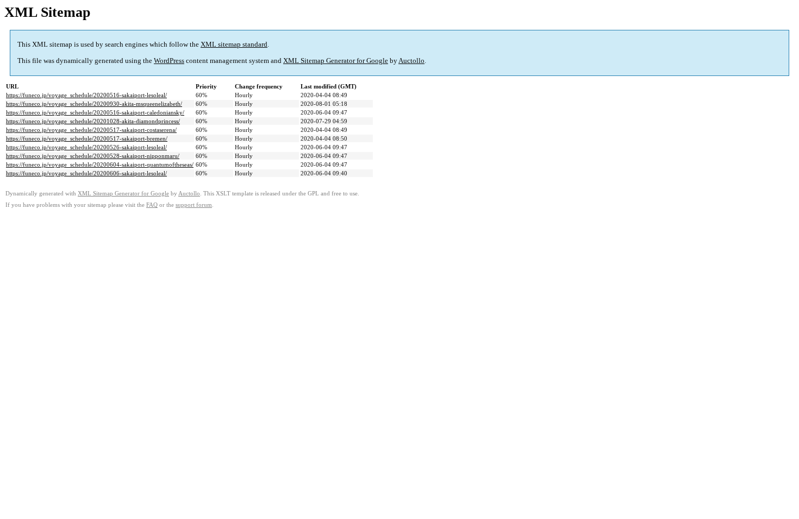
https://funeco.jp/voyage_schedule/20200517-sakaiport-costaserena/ (91, 129)
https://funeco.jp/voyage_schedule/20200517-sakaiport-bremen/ (86, 138)
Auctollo (411, 60)
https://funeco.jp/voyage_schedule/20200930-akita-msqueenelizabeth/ (94, 103)
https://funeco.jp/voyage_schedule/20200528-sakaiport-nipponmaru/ (92, 156)
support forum (194, 205)
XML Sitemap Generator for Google (335, 60)
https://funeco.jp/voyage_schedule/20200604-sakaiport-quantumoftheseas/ (99, 164)
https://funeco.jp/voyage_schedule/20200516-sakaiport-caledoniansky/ (95, 112)
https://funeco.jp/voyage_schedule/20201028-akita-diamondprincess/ (93, 121)
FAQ (152, 205)
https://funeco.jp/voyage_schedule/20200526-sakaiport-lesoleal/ (86, 147)
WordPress (169, 60)
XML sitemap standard (234, 44)
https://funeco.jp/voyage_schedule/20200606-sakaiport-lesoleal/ (86, 173)
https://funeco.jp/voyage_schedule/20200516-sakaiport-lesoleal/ (86, 95)
